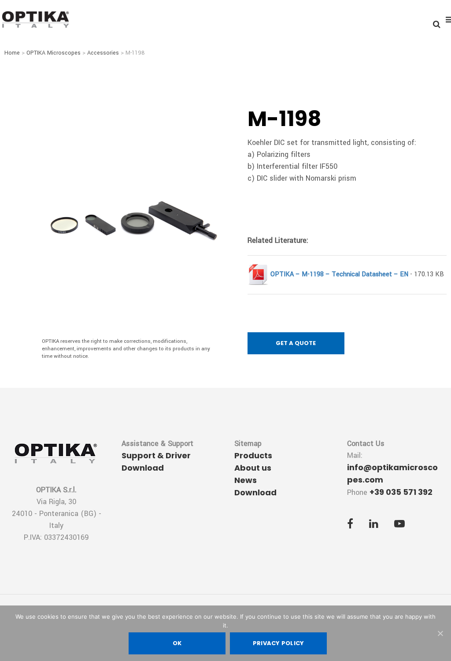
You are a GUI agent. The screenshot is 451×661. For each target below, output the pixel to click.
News (245, 480)
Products (253, 455)
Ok (177, 643)
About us (252, 467)
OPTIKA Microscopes (53, 53)
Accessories (103, 53)
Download (255, 492)
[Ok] (440, 633)
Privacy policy (278, 643)
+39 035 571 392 (401, 492)
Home (12, 53)
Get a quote (296, 343)
